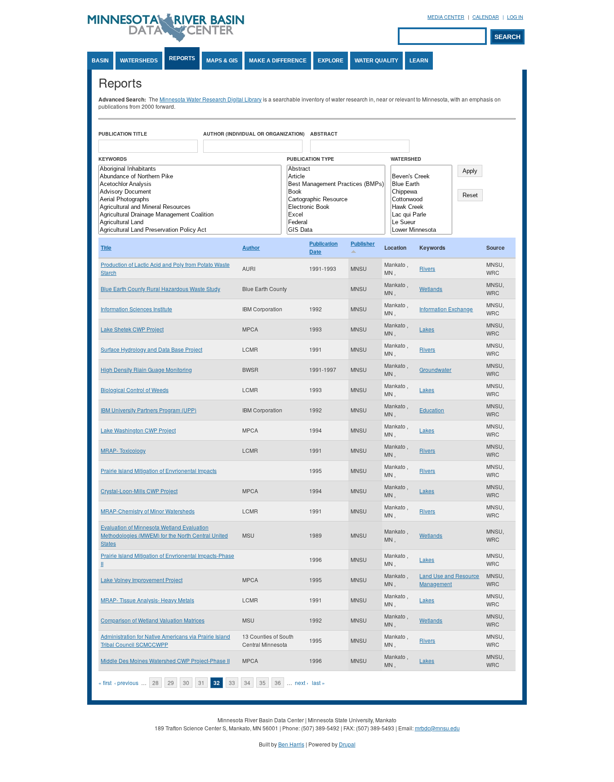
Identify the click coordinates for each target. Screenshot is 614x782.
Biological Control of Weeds (135, 389)
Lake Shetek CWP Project (132, 329)
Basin (100, 60)
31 (201, 682)
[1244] (421, 169)
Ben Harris (291, 744)
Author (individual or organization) (254, 133)
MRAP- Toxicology (123, 450)
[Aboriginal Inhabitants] (190, 169)
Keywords (112, 158)
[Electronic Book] (336, 207)
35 (262, 682)
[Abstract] (336, 169)
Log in (515, 16)
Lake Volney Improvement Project (141, 579)
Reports (182, 58)
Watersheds (139, 60)
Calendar (485, 16)
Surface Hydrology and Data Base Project (151, 349)
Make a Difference (278, 60)
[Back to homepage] (166, 40)
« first (104, 682)
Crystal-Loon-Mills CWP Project (139, 491)
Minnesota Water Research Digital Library (211, 99)
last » (318, 682)
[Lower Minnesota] (421, 230)
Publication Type (310, 158)
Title (106, 247)
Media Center (445, 16)
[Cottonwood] (421, 199)
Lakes (426, 329)
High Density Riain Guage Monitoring (146, 369)
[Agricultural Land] (190, 222)
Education (431, 410)
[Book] (336, 192)
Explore (330, 60)
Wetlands (430, 288)
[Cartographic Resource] (336, 199)
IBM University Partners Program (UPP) (148, 410)
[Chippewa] (421, 192)
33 (232, 682)
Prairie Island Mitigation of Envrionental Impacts (159, 470)
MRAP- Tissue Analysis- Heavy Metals (147, 600)
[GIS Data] (336, 230)
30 (186, 682)
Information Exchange (446, 309)
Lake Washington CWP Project (138, 430)
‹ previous (126, 682)
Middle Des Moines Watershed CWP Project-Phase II (165, 660)
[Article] (336, 177)
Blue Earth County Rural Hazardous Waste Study (160, 288)
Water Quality (376, 60)
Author (251, 247)
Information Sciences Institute (136, 309)
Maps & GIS (222, 60)
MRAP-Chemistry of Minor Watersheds (148, 511)
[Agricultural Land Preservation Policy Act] (190, 230)
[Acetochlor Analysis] (190, 184)
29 (171, 682)
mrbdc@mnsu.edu (437, 728)
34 (247, 682)
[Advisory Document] (190, 192)
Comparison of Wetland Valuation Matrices (153, 620)
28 (155, 682)
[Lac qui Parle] (421, 215)
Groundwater (435, 369)
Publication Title (122, 133)
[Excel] (336, 215)
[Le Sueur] (421, 222)
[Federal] (336, 222)
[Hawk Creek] (421, 207)
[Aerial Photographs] (190, 199)
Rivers (427, 268)
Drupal (347, 744)
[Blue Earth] (421, 184)
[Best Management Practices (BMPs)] (336, 184)
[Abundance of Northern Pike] (190, 177)
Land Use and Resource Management (449, 580)
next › (301, 682)
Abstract (324, 133)
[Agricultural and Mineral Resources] (190, 207)
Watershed (406, 158)
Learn (418, 60)
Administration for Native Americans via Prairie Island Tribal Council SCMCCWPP (165, 640)
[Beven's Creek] (421, 177)
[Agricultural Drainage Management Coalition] (190, 215)
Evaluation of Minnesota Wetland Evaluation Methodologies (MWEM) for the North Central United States (164, 535)
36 (278, 682)
